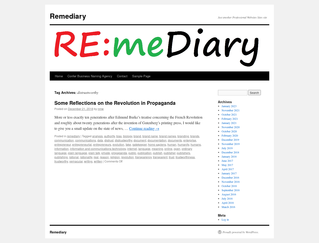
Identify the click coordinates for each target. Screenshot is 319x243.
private (105, 153)
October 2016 (229, 186)
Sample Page (141, 76)
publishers (183, 153)
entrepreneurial (82, 144)
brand (137, 136)
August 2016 (229, 194)
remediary (73, 136)
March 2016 (228, 207)
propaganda (119, 153)
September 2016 (231, 190)
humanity (183, 144)
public (132, 153)
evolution (118, 144)
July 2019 (227, 148)
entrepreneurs (102, 144)
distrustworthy (123, 140)
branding (183, 136)
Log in (225, 219)
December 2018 (230, 152)
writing (88, 161)
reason (104, 157)
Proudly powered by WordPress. (241, 232)
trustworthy (61, 161)
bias (119, 136)
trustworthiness (185, 157)
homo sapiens (157, 144)
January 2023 (229, 106)
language (144, 149)
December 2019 (230, 139)
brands (194, 136)
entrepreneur (62, 144)
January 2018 (229, 156)
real (96, 157)
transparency (143, 157)
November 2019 (231, 144)
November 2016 (231, 181)
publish (157, 153)
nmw (101, 109)
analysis (97, 136)
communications (85, 140)
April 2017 (228, 169)
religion (115, 157)
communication (64, 140)
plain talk (94, 153)
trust (171, 157)
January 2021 (229, 123)
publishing (61, 157)
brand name (150, 136)
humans (196, 144)
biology (127, 136)
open (177, 149)
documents (175, 140)
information (61, 149)
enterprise (189, 140)
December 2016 (230, 177)
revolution (127, 157)
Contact (122, 76)
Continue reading (144, 128)
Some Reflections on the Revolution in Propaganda (115, 102)
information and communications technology (98, 149)
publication (145, 153)
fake (128, 144)
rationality (86, 157)
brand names (167, 136)
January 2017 (229, 173)
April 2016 (228, 202)
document (140, 140)
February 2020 (230, 135)
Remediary (68, 16)
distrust (108, 140)
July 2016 (227, 198)
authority (109, 136)
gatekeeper (139, 144)
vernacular (76, 161)
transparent (160, 157)
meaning (157, 149)
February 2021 (230, 118)
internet (132, 149)
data (100, 140)
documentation (157, 140)
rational (74, 157)
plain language (77, 153)
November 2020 (231, 127)
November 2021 (231, 110)
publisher (169, 153)
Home (59, 76)
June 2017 (227, 160)
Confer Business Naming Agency (89, 76)
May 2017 (227, 165)
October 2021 (229, 114)
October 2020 (229, 131)
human (171, 144)
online (168, 149)
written (98, 161)
